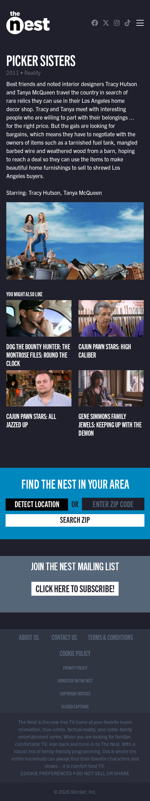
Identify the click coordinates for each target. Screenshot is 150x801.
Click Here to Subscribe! (75, 588)
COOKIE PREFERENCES (46, 773)
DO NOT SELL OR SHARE (102, 773)
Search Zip (75, 519)
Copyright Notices (75, 693)
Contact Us (64, 637)
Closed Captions (75, 706)
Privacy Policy (75, 667)
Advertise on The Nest (75, 680)
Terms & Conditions (110, 637)
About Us (29, 637)
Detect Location (37, 503)
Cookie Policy (75, 653)
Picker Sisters (41, 59)
